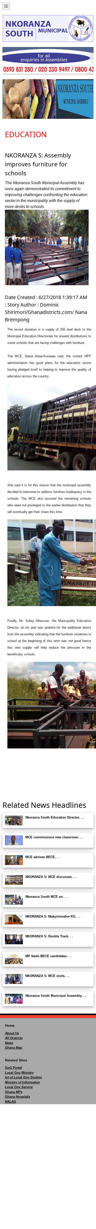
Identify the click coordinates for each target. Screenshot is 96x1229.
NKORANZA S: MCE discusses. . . (51, 877)
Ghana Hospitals (17, 1097)
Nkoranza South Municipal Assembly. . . (55, 996)
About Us (12, 1033)
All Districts (14, 1038)
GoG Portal (13, 1068)
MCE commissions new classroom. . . (54, 837)
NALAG (10, 1101)
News (9, 1043)
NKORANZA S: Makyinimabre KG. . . (52, 916)
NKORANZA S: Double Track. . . (49, 936)
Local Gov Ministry (19, 1073)
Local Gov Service (19, 1087)
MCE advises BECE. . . (42, 857)
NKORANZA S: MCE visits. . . (47, 976)
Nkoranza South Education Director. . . (54, 817)
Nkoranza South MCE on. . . (46, 896)
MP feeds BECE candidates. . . (48, 956)
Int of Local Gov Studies (23, 1077)
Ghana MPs (13, 1092)
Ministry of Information (22, 1082)
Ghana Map (13, 1048)
